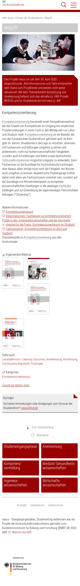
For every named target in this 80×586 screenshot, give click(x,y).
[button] (74, 5)
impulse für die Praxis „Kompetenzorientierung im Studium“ (40, 224)
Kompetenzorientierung (16, 121)
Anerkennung (12, 96)
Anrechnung (54, 92)
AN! (59, 100)
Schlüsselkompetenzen (15, 160)
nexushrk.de (29, 408)
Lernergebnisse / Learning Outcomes (23, 359)
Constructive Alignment (16, 363)
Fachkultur (65, 186)
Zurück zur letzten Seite (15, 385)
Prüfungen (37, 363)
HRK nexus (7, 17)
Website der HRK (22, 532)
